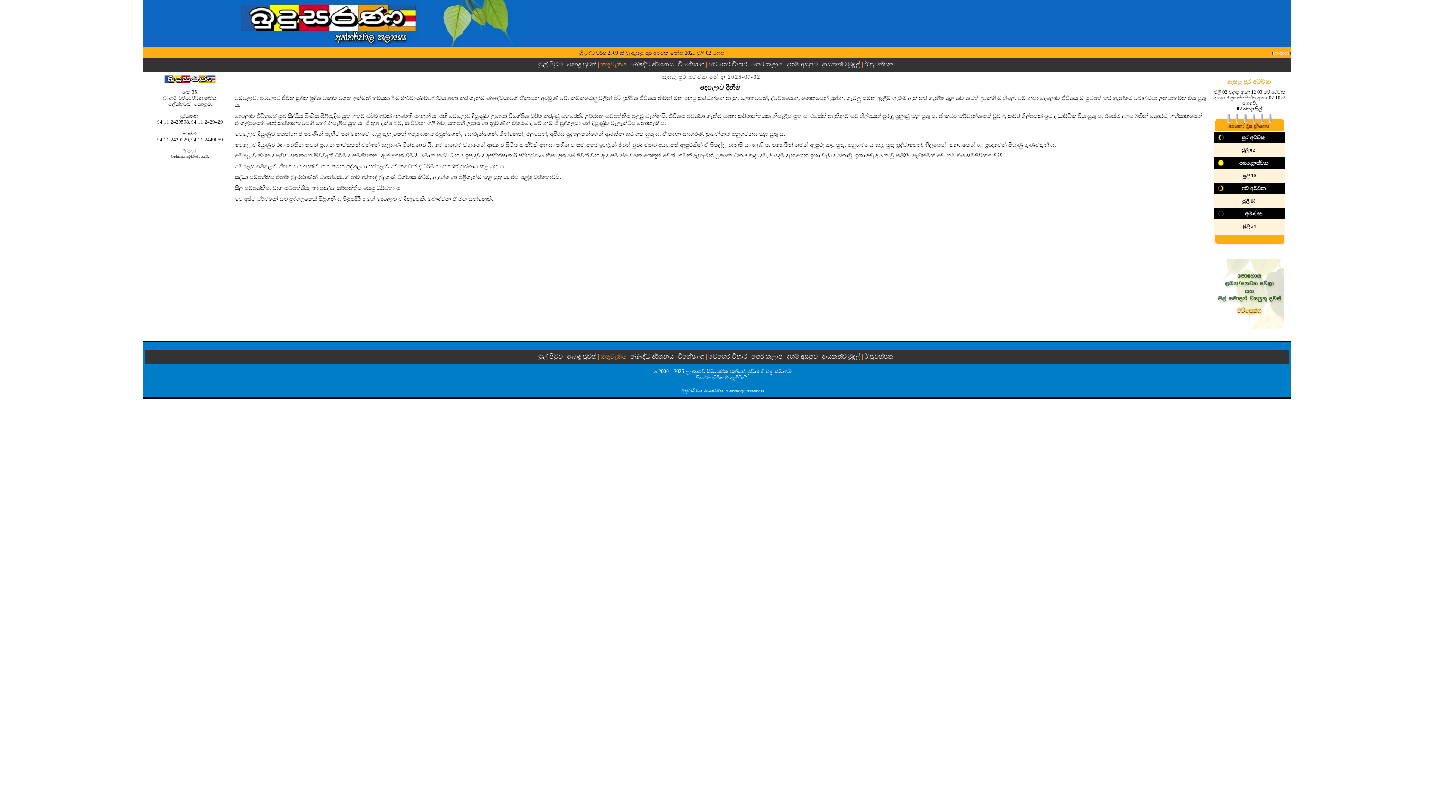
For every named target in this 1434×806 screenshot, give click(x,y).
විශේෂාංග (691, 64)
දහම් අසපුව (802, 64)
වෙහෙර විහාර (727, 64)
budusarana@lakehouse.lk (190, 157)
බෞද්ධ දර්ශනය (652, 64)
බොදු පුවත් (581, 64)
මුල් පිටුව (551, 64)
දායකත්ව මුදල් (841, 64)
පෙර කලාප (767, 64)
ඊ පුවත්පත (879, 64)
